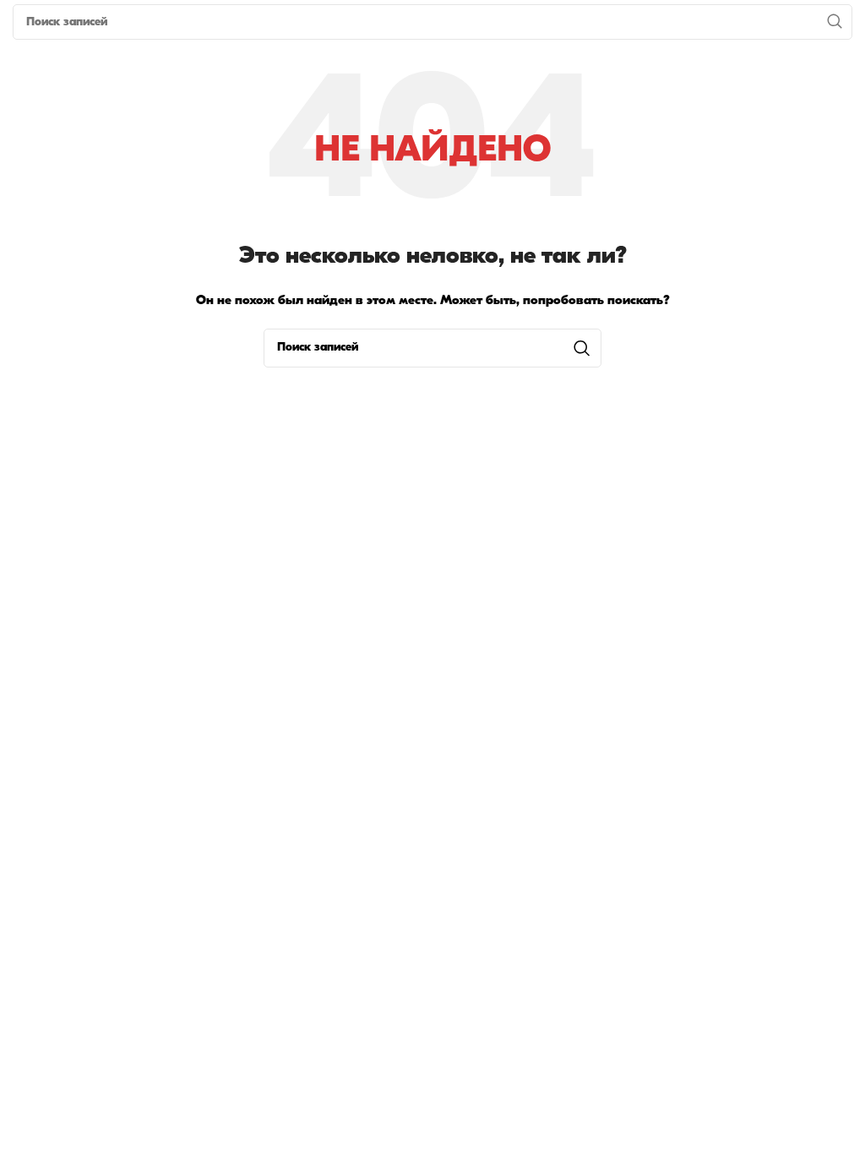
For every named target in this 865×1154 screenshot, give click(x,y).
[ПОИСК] (834, 22)
